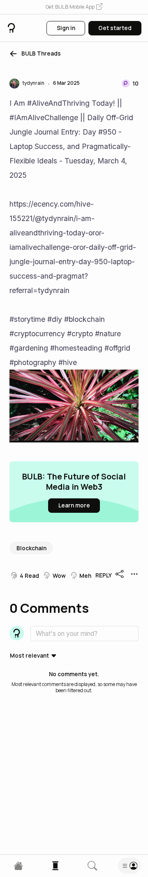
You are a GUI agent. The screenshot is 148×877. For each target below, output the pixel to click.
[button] (74, 7)
